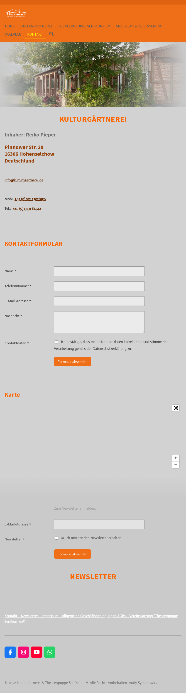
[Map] (93, 436)
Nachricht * (13, 316)
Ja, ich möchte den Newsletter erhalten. (91, 537)
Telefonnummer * (18, 286)
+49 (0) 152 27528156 (30, 199)
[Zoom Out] (175, 464)
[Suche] (51, 33)
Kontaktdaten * (17, 343)
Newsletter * (14, 539)
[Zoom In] (175, 458)
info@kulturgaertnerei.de (24, 180)
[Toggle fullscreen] (175, 408)
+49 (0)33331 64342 (27, 208)
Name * (10, 271)
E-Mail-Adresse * (18, 301)
